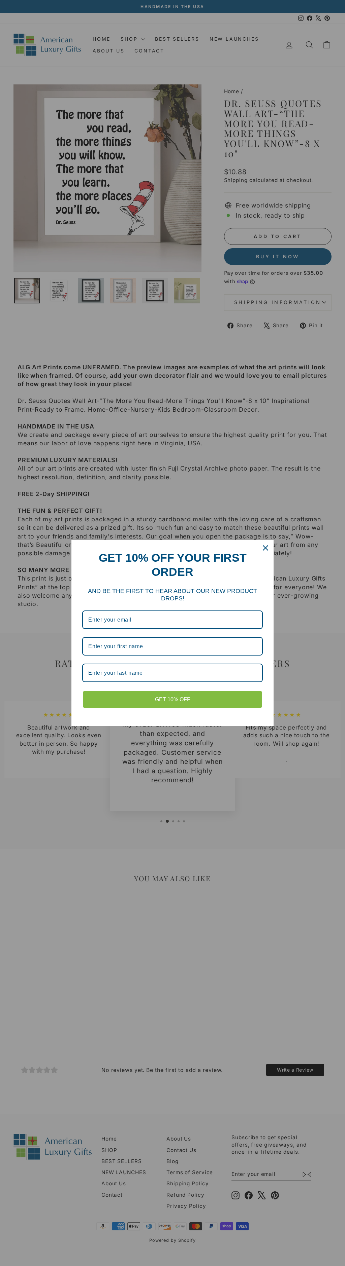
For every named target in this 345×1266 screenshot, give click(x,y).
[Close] (265, 548)
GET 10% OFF (172, 699)
